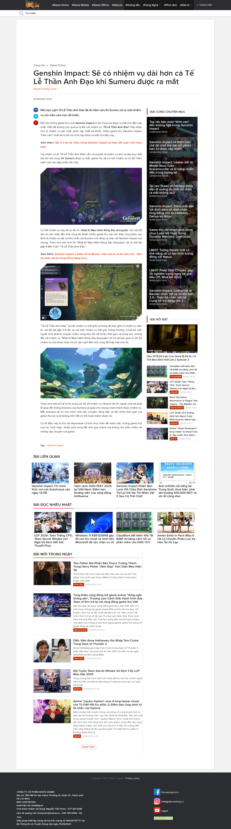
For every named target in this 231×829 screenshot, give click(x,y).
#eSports (117, 5)
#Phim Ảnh (170, 5)
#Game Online (60, 5)
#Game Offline (100, 5)
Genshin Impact (55, 445)
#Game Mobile (80, 5)
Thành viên (205, 5)
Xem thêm (89, 747)
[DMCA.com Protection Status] (164, 818)
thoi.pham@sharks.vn (49, 813)
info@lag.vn (37, 805)
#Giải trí (185, 5)
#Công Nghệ (151, 5)
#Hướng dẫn (132, 5)
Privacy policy (132, 778)
